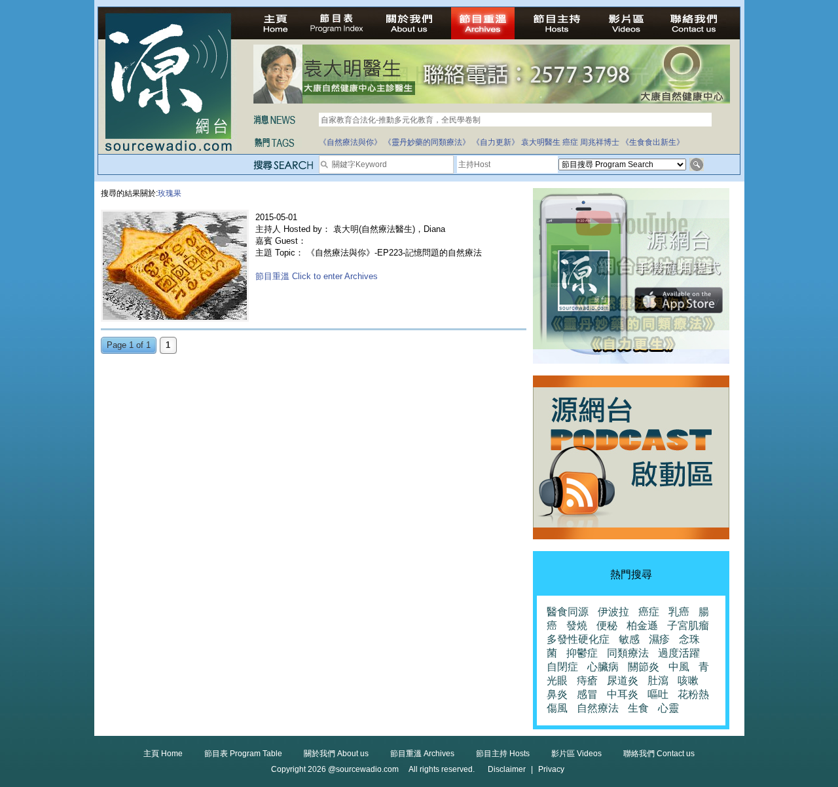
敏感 (629, 639)
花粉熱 (693, 694)
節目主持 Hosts (503, 753)
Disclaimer (507, 769)
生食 (638, 708)
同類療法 (628, 653)
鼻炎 (557, 694)
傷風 (557, 708)
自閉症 (562, 666)
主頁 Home (163, 753)
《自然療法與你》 (350, 142)
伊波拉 (613, 611)
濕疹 (659, 639)
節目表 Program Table (243, 753)
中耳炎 (622, 694)
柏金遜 (642, 625)
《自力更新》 (495, 142)
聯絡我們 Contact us (659, 753)
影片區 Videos (576, 753)
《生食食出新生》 (652, 142)
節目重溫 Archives (422, 753)
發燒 (576, 625)
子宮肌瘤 (688, 625)
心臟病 (603, 666)
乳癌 (678, 611)
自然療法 (598, 708)
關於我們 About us (336, 753)
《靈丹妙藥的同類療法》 (427, 142)
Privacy (551, 769)
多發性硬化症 (578, 639)
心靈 (668, 708)
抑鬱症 (582, 653)
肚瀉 (657, 680)
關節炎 (643, 666)
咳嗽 (688, 680)
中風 (678, 666)
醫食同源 (568, 611)
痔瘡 (587, 680)
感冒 (587, 694)
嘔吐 (657, 694)
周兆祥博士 (599, 142)
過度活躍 (679, 653)
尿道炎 (622, 680)
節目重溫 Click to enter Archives (316, 276)
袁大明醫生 (540, 142)
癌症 (570, 142)
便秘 (606, 625)
